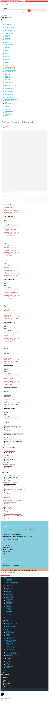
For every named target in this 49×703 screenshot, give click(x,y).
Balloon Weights (9, 111)
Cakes (6, 108)
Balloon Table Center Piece (11, 68)
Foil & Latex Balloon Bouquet (11, 99)
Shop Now (22, 1)
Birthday (7, 22)
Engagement (8, 47)
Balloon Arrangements (11, 626)
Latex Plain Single (9, 86)
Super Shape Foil (8, 93)
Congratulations (9, 44)
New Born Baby (8, 41)
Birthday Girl (8, 24)
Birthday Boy (8, 25)
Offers (4, 670)
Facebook (4, 539)
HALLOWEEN (7, 56)
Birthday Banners (9, 82)
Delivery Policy (7, 556)
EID (6, 57)
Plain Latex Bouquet (9, 94)
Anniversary (8, 48)
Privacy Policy (7, 547)
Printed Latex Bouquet (10, 91)
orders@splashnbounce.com (15, 534)
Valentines (7, 38)
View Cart (3, 575)
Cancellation (7, 551)
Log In (4, 686)
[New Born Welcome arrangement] (25, 489)
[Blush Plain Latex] (25, 451)
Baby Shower (8, 39)
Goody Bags (7, 79)
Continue (7, 575)
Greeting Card (8, 114)
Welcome (7, 50)
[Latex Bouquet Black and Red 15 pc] (25, 426)
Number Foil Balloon (9, 29)
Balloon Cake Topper (10, 638)
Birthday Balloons (8, 210)
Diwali (7, 620)
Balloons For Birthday (10, 30)
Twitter (7, 539)
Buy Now (5, 222)
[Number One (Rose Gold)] (25, 500)
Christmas (7, 35)
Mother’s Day (8, 62)
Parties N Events (7, 658)
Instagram (15, 539)
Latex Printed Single (9, 88)
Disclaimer (5, 677)
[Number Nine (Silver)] (25, 507)
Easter (6, 64)
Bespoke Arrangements (10, 67)
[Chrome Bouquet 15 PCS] (25, 482)
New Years (7, 36)
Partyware (7, 74)
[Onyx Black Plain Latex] (25, 458)
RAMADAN (7, 59)
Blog (6, 116)
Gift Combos (6, 628)
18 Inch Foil (7, 89)
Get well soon (8, 54)
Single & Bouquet (8, 213)
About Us (6, 545)
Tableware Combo (9, 77)
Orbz (7, 657)
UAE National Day (9, 33)
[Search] (29, 10)
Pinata (6, 80)
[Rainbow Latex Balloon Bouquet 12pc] (25, 439)
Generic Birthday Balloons (11, 27)
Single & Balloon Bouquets (11, 85)
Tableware (7, 76)
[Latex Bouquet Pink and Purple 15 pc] (25, 433)
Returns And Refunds (9, 553)
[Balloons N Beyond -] (5, 6)
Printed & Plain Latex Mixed (11, 96)
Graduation (7, 53)
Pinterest (10, 539)
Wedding (7, 45)
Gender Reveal (8, 42)
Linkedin (18, 539)
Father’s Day (7, 61)
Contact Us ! (5, 674)
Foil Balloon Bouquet (10, 97)
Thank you (7, 51)
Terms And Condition (9, 549)
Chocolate (7, 109)
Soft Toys (7, 106)
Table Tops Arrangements (10, 70)
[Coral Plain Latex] (25, 464)
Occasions (7, 32)
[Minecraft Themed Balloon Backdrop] (25, 476)
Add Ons (6, 105)
